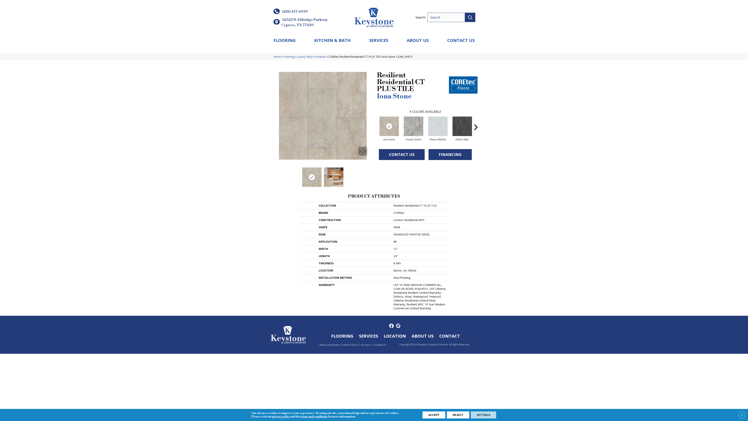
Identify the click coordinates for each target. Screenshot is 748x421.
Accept (433, 415)
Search (420, 17)
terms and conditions (313, 416)
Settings (483, 415)
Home (277, 56)
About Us (418, 40)
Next (369, 175)
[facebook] (391, 326)
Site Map (365, 345)
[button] (470, 17)
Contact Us (461, 40)
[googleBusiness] (398, 326)
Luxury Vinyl (304, 56)
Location (395, 336)
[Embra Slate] (462, 126)
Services (378, 40)
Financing (450, 154)
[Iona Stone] (389, 126)
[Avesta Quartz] (413, 126)
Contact (449, 336)
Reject (458, 415)
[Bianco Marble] (438, 126)
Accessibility (379, 345)
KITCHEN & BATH (332, 40)
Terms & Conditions (329, 345)
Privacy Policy (350, 345)
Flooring (284, 40)
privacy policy (281, 416)
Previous (276, 175)
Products (320, 56)
